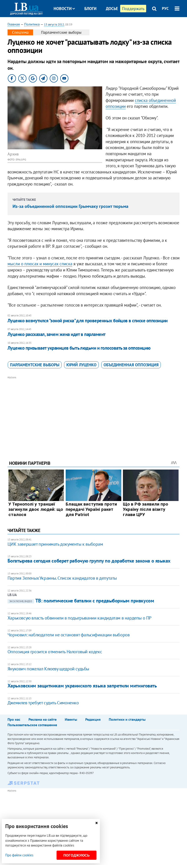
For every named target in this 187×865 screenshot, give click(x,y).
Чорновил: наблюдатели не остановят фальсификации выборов (69, 635)
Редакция (93, 719)
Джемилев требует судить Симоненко (43, 703)
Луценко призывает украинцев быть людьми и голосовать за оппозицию (79, 348)
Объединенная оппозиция (131, 364)
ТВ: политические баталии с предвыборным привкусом (81, 600)
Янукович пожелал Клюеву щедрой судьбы (48, 669)
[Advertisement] (93, 412)
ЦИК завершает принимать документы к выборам (55, 544)
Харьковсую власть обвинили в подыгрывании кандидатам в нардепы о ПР (79, 618)
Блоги (90, 8)
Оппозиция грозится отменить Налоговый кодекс (55, 652)
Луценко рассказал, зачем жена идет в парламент (57, 334)
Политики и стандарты (127, 719)
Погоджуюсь (76, 855)
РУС (165, 8)
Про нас (14, 719)
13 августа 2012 (54, 24)
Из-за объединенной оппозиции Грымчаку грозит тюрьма (70, 206)
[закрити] (96, 823)
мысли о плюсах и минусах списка (40, 263)
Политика (32, 24)
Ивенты (71, 719)
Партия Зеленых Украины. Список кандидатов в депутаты (62, 578)
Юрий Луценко (81, 364)
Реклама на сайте (43, 719)
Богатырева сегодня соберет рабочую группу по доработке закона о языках (89, 561)
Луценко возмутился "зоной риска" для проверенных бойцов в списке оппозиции (88, 321)
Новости (63, 8)
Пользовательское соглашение (32, 725)
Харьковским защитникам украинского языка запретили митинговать (82, 685)
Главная (14, 24)
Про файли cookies (19, 855)
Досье (112, 8)
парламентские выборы (34, 364)
